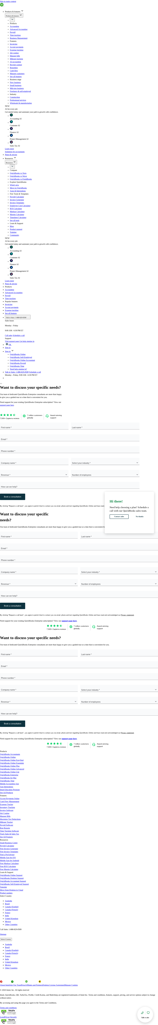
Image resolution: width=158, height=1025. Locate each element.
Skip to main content (8, 1)
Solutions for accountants (15, 152)
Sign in (8, 351)
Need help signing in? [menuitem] (18, 369)
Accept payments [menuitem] (11, 307)
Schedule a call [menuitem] (35, 372)
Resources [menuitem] (9, 158)
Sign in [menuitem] (7, 348)
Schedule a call (19, 335)
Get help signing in (27, 341)
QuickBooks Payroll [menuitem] (18, 363)
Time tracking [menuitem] (10, 298)
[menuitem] (14, 26)
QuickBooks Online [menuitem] (18, 354)
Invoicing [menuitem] (8, 304)
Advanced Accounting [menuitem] (13, 293)
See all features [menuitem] (11, 313)
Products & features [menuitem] (13, 12)
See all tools (14, 220)
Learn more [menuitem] (9, 149)
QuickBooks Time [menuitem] (17, 366)
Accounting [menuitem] (9, 290)
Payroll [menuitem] (7, 296)
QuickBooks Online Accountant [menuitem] (22, 360)
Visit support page (12, 341)
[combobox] (72, 463)
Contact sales (119, 516)
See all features (16, 77)
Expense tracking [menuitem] (11, 310)
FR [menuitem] (10, 345)
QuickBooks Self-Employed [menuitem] (21, 357)
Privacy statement (127, 615)
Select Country (6, 939)
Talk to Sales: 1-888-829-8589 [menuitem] (16, 318)
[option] (81, 944)
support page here (7, 405)
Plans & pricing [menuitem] (11, 155)
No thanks (139, 516)
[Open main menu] (1, 383)
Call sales (8, 335)
